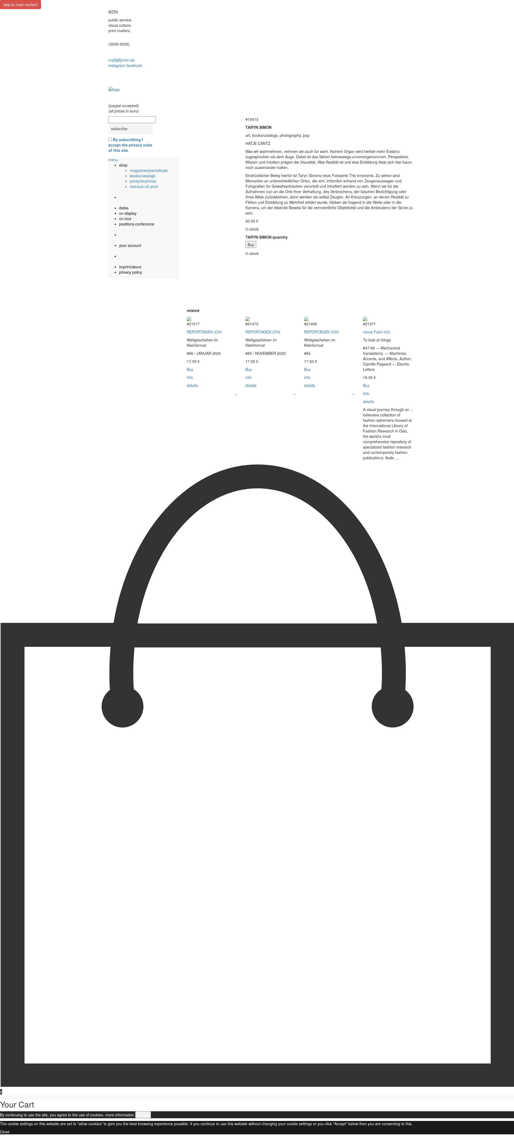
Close (5, 1131)
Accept (143, 1114)
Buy (251, 244)
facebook (134, 65)
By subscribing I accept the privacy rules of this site (130, 145)
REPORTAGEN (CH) (204, 331)
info (190, 377)
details (192, 385)
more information (119, 1114)
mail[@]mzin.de (121, 60)
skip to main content (20, 4)
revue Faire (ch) (376, 331)
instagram (116, 65)
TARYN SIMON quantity (266, 237)
